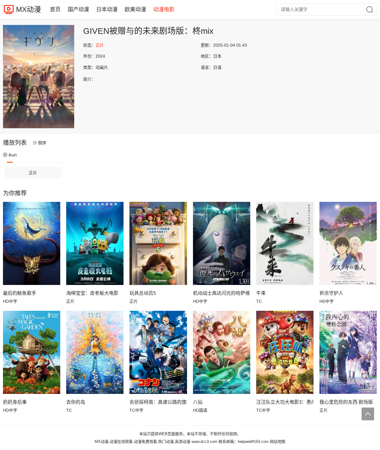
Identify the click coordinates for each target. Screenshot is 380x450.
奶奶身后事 (15, 402)
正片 (33, 172)
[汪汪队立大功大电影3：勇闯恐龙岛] (285, 352)
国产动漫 (78, 9)
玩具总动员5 (142, 293)
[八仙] (221, 352)
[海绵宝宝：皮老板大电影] (95, 243)
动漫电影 (164, 9)
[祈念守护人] (348, 243)
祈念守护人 (331, 293)
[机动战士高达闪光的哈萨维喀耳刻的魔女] (221, 243)
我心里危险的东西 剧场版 (346, 402)
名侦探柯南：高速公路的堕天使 (158, 402)
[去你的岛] (95, 352)
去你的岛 (75, 402)
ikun (13, 154)
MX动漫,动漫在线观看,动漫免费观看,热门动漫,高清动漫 (142, 441)
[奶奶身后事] (31, 352)
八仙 (197, 402)
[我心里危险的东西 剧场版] (348, 352)
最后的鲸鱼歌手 (19, 293)
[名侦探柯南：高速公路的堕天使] (158, 352)
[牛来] (285, 243)
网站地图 (277, 441)
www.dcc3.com (204, 441)
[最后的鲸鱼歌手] (31, 243)
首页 (55, 9)
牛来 (261, 293)
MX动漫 (28, 9)
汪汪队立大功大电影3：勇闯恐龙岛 (285, 402)
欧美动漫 (135, 9)
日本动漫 (107, 9)
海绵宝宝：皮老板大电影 (92, 293)
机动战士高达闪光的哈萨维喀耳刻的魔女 (221, 293)
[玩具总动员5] (158, 243)
